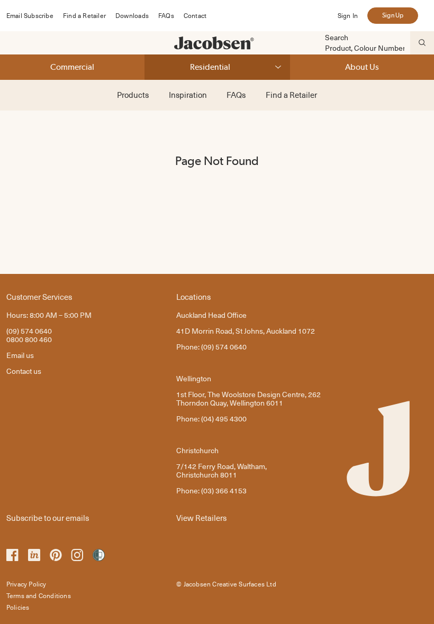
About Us (362, 67)
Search (336, 37)
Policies (18, 607)
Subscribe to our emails (47, 517)
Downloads (132, 15)
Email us (20, 355)
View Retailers (201, 517)
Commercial (72, 67)
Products (133, 94)
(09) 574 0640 (29, 330)
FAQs (166, 15)
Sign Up (392, 15)
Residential (210, 67)
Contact (195, 15)
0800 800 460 (29, 339)
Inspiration (188, 94)
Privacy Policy (26, 584)
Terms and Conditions (38, 595)
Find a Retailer (84, 15)
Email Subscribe (29, 15)
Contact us (23, 371)
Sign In (348, 15)
